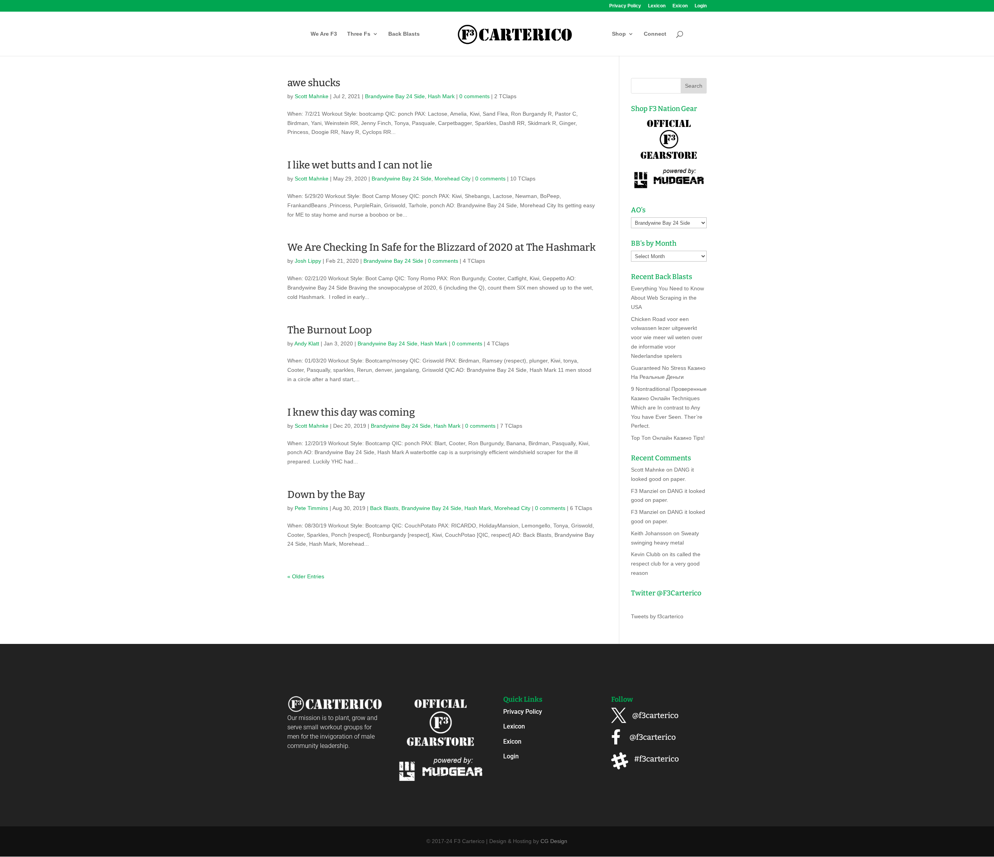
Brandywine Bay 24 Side (395, 96)
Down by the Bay (326, 495)
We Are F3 (324, 34)
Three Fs (358, 34)
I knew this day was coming (351, 412)
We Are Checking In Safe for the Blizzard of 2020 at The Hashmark (441, 247)
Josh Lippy (308, 261)
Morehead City (452, 178)
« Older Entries (305, 576)
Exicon (680, 6)
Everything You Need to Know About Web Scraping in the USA (667, 297)
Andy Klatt (306, 343)
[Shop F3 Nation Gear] (669, 190)
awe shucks (313, 83)
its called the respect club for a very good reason (665, 563)
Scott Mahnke (311, 96)
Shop (619, 34)
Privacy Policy (625, 6)
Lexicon (657, 6)
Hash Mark (441, 96)
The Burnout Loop (329, 330)
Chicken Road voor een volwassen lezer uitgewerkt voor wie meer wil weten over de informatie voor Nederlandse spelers (666, 337)
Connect (655, 34)
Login (701, 6)
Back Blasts (404, 34)
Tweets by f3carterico (657, 616)
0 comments (474, 96)
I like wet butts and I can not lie (359, 165)
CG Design (553, 841)
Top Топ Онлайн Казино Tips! (668, 438)
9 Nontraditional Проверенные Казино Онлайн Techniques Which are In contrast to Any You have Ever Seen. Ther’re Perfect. (669, 407)
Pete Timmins (311, 508)
